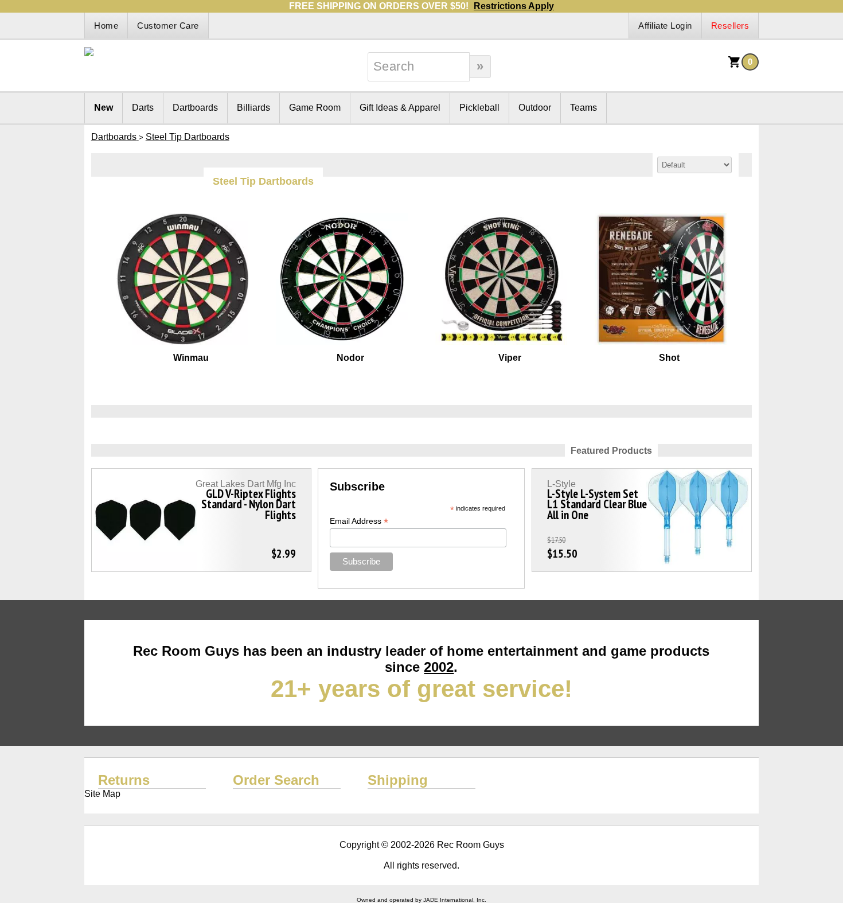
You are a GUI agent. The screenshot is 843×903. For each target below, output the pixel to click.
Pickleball (479, 107)
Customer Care (168, 25)
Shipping (398, 780)
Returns (124, 780)
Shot (669, 358)
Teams (583, 107)
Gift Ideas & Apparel (400, 107)
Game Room (315, 107)
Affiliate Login (665, 25)
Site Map (102, 794)
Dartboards (195, 107)
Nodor (350, 358)
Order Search (276, 780)
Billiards (253, 107)
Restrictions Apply (514, 6)
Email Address (359, 521)
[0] (734, 66)
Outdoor (534, 107)
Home (106, 25)
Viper (509, 358)
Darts (143, 107)
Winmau (191, 358)
